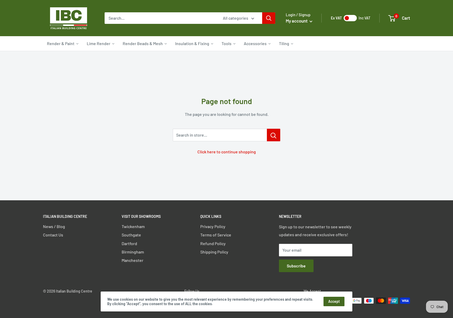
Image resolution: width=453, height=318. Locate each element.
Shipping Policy (214, 251)
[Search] (268, 18)
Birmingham (133, 251)
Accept (334, 301)
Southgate (131, 234)
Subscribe (296, 265)
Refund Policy (213, 243)
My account (297, 20)
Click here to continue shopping (226, 151)
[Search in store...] (273, 135)
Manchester (132, 260)
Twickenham (133, 226)
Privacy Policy (212, 226)
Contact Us (53, 234)
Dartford (129, 243)
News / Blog (54, 226)
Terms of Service (215, 234)
